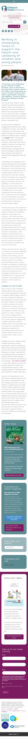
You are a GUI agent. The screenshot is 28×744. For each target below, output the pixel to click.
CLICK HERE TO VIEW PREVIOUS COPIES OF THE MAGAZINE (13, 527)
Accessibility (9, 709)
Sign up (5, 692)
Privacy (3, 709)
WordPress (4, 711)
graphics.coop (16, 710)
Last (3, 667)
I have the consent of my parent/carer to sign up (13, 687)
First (3, 660)
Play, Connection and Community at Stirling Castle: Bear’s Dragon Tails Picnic (13, 468)
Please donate (13, 26)
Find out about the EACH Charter (14, 637)
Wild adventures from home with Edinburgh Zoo (13, 448)
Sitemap (16, 709)
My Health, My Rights (19, 361)
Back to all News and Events (14, 475)
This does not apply (8, 683)
